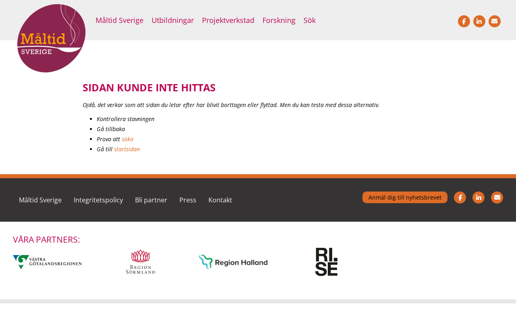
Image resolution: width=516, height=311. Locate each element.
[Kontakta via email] (497, 200)
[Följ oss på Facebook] (460, 200)
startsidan (127, 149)
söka (127, 139)
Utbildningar (173, 20)
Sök (310, 20)
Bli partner (151, 200)
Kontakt (220, 200)
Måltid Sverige (120, 20)
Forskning (278, 20)
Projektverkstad (228, 20)
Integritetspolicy (98, 200)
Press (187, 200)
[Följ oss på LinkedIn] (478, 200)
